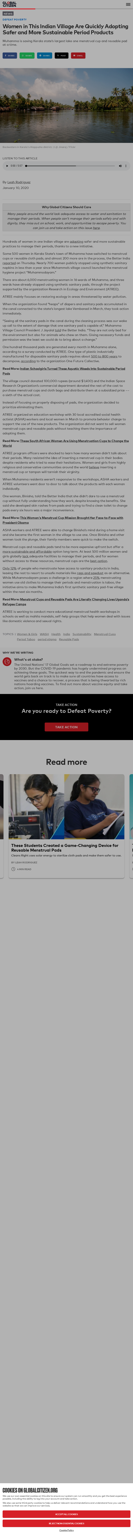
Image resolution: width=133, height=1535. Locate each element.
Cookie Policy (66, 1530)
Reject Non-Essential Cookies (66, 1523)
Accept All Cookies (66, 1514)
